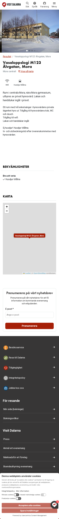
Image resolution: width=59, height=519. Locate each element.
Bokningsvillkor (11, 418)
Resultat (7, 56)
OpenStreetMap (40, 273)
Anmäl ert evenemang (14, 448)
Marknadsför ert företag (15, 457)
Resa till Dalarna (16, 357)
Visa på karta (27, 71)
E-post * (9, 309)
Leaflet (28, 273)
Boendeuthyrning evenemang (17, 466)
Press (6, 439)
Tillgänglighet (15, 367)
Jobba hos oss (16, 388)
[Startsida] (11, 5)
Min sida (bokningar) (13, 409)
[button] (3, 32)
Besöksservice (16, 347)
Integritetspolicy (16, 377)
